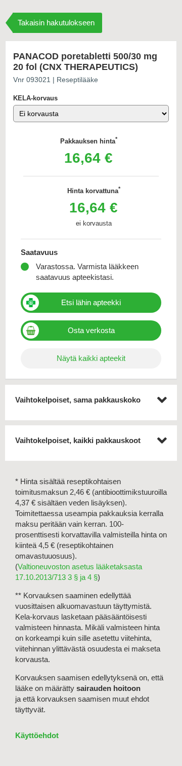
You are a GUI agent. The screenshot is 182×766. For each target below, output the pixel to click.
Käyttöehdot (37, 735)
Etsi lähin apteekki (91, 302)
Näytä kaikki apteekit (91, 358)
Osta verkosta (91, 330)
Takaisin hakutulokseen (56, 22)
